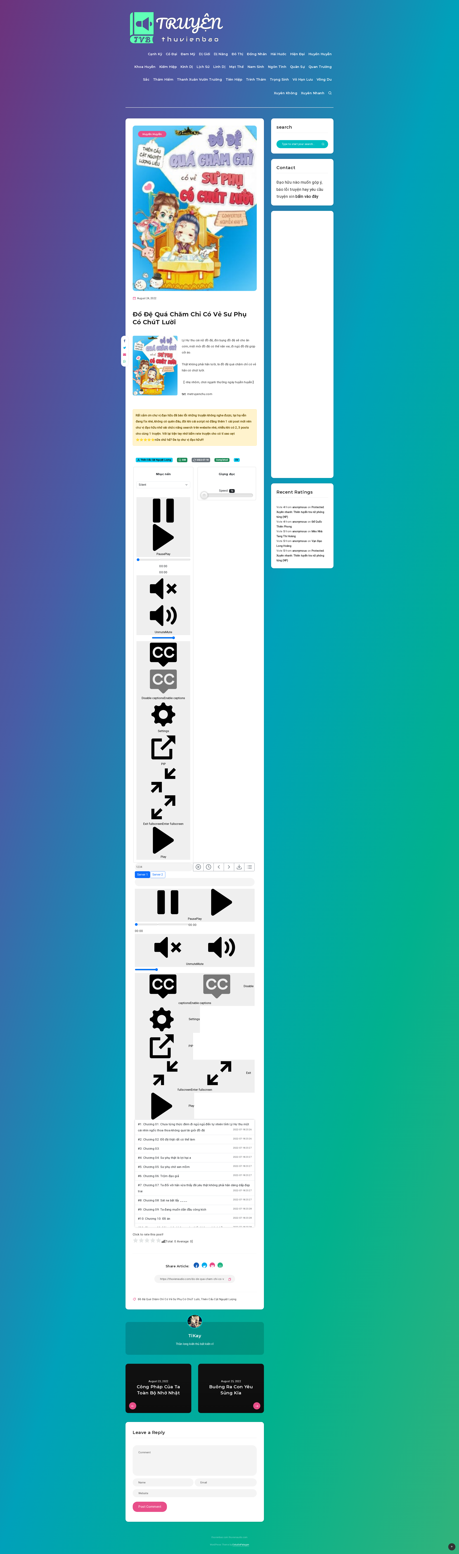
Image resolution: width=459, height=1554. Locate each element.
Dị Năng (221, 54)
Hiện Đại (297, 54)
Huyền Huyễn (320, 54)
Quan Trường (320, 67)
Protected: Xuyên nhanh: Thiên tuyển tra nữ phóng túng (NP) (300, 512)
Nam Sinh (255, 67)
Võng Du (324, 80)
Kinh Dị (186, 67)
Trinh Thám (256, 80)
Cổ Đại (171, 54)
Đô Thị (237, 54)
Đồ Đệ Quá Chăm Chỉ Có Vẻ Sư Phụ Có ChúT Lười (169, 1299)
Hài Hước (279, 54)
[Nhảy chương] (198, 867)
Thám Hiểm (163, 80)
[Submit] (323, 144)
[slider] (148, 559)
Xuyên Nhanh (313, 93)
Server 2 (157, 874)
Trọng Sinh (279, 80)
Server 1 (142, 874)
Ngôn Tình (277, 67)
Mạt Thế (236, 67)
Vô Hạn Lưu (303, 80)
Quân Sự (297, 67)
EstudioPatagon (241, 1544)
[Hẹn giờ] (208, 867)
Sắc (146, 80)
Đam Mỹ (188, 54)
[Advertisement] (302, 344)
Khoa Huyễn (144, 67)
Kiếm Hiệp (168, 67)
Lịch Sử (203, 67)
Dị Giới (204, 54)
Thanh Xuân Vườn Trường (199, 80)
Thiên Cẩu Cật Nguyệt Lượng (218, 1299)
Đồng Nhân (257, 54)
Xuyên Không (285, 93)
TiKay (194, 1335)
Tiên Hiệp (234, 80)
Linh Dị (219, 67)
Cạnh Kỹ (155, 54)
